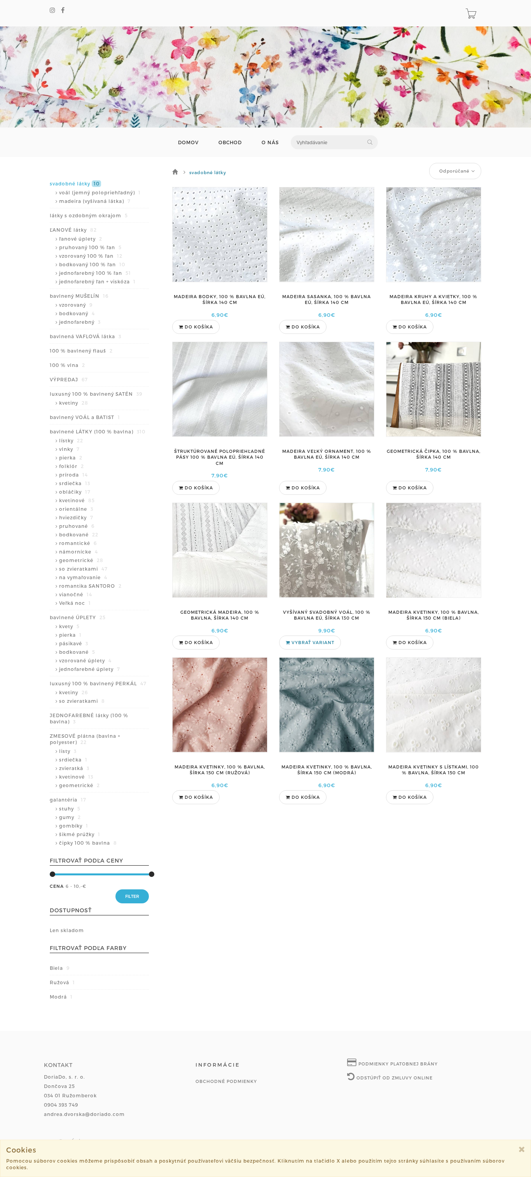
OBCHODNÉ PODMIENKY (226, 1081)
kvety (69, 626)
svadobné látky (75, 183)
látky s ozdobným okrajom (89, 215)
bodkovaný (77, 313)
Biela (60, 968)
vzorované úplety (85, 660)
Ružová (62, 982)
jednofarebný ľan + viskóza (97, 281)
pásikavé (73, 643)
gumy (70, 817)
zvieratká (74, 768)
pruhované (76, 526)
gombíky (73, 825)
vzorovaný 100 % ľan (90, 255)
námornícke (78, 551)
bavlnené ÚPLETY (78, 617)
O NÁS (270, 142)
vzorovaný (76, 304)
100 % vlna (67, 365)
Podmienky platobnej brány (397, 1063)
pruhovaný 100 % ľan (90, 247)
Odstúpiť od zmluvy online (394, 1077)
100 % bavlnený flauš (81, 350)
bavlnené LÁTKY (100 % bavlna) (97, 431)
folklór (71, 466)
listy (68, 751)
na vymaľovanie (83, 577)
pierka (70, 457)
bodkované (78, 534)
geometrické (81, 560)
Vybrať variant (312, 642)
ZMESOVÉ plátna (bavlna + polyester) (85, 739)
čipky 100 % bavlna (88, 842)
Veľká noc (75, 603)
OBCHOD (230, 142)
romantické (78, 543)
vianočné (75, 594)
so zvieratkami (83, 568)
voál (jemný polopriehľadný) (100, 192)
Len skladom (67, 930)
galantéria (68, 799)
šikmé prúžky (79, 834)
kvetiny (73, 402)
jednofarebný (80, 322)
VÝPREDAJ (69, 379)
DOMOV (188, 142)
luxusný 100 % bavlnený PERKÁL (98, 683)
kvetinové (77, 500)
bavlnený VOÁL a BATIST (85, 417)
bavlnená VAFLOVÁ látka (85, 336)
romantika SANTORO (90, 585)
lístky (71, 440)
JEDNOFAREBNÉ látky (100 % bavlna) (89, 718)
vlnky (69, 449)
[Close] (522, 1149)
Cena (57, 886)
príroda (73, 474)
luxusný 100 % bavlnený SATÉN (96, 393)
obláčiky (75, 491)
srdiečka (74, 483)
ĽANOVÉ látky (73, 229)
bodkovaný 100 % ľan (92, 264)
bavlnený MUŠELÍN (79, 296)
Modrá (61, 996)
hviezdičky (76, 517)
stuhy (69, 808)
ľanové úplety (80, 238)
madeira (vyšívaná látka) (95, 201)
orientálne (76, 509)
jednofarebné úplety (89, 669)
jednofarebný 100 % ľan (95, 273)
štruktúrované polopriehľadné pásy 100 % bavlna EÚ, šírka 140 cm (219, 457)
